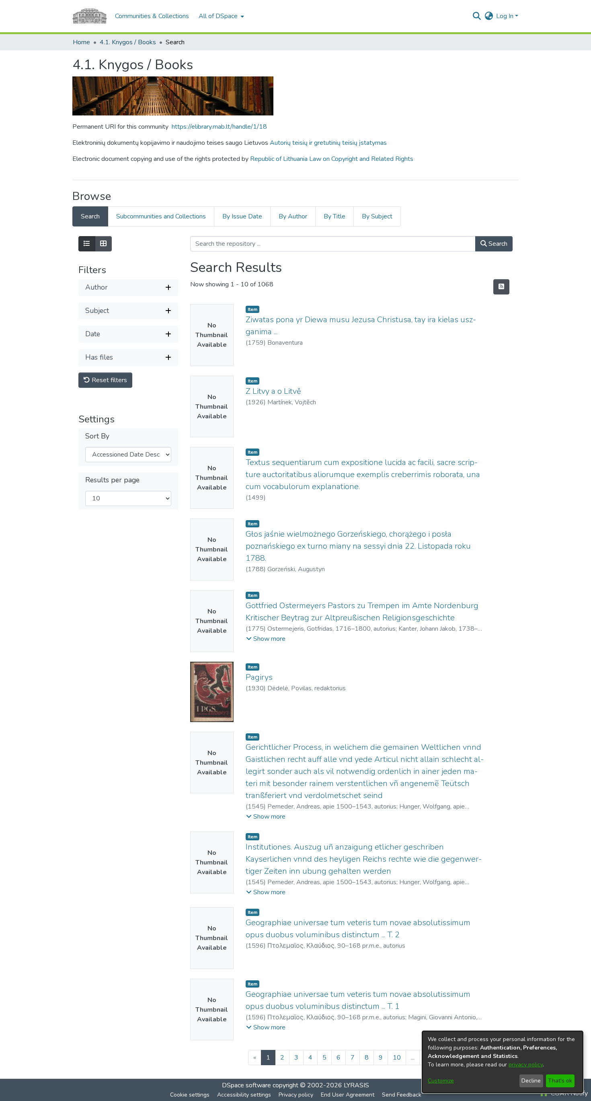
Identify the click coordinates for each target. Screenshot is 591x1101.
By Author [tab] (293, 216)
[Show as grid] (103, 243)
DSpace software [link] (246, 1085)
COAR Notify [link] (568, 1093)
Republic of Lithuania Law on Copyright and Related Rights (331, 158)
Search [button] (497, 243)
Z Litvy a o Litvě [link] (273, 391)
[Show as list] (86, 243)
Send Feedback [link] (401, 1095)
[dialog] (502, 1062)
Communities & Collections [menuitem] (152, 16)
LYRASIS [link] (356, 1085)
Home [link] (81, 42)
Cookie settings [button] (189, 1095)
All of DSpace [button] (218, 16)
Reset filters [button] (108, 380)
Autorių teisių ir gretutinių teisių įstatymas (328, 142)
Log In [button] (505, 16)
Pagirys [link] (259, 677)
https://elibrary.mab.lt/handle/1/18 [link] (219, 126)
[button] (477, 16)
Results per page (112, 480)
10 (397, 1057)
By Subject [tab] (377, 216)
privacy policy (526, 1064)
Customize (441, 1081)
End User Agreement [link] (347, 1095)
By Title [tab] (334, 216)
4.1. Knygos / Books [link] (128, 42)
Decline (531, 1081)
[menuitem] (220, 16)
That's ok (560, 1081)
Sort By (97, 436)
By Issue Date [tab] (242, 216)
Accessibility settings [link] (244, 1095)
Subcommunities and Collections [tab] (161, 216)
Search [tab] (90, 216)
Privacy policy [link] (296, 1095)
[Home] (89, 16)
